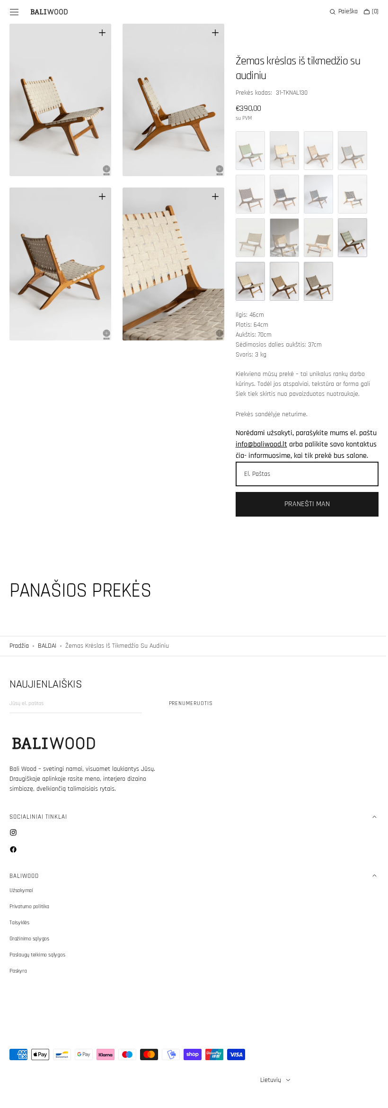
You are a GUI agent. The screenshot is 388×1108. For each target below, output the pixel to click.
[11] (246, 237)
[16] (280, 281)
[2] (280, 150)
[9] (314, 194)
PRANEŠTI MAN (301, 515)
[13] (314, 237)
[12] (280, 237)
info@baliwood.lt (276, 444)
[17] (314, 281)
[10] (348, 194)
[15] (246, 281)
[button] (14, 11)
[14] (348, 237)
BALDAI (47, 657)
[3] (314, 150)
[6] (246, 194)
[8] (280, 194)
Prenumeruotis (191, 714)
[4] (348, 150)
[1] (246, 150)
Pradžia (19, 657)
